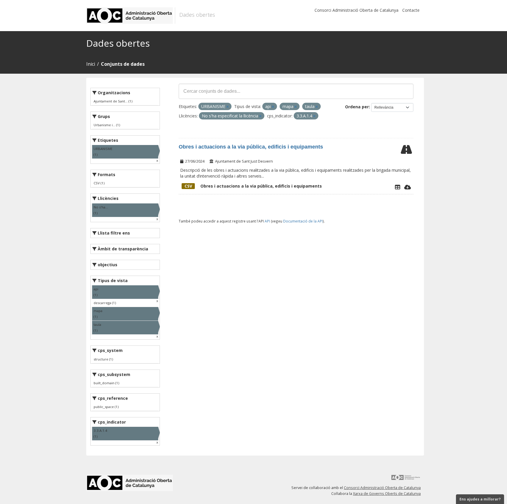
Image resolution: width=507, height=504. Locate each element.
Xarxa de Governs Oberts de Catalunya (387, 493)
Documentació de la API (303, 221)
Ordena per (357, 106)
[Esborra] (228, 106)
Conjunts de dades (123, 64)
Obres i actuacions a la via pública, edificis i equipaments (251, 147)
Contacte (411, 10)
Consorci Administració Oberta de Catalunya (356, 10)
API (267, 221)
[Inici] (130, 15)
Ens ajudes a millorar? (480, 499)
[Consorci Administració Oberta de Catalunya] (406, 479)
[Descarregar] (407, 187)
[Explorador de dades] (397, 187)
